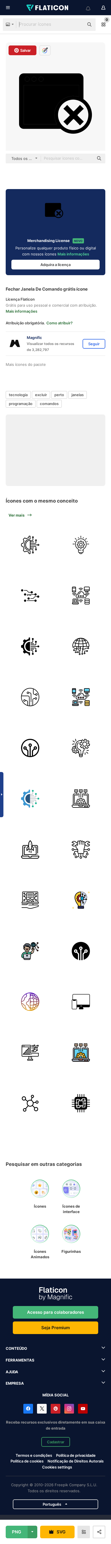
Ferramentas (20, 1360)
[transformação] (30, 1052)
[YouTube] (83, 1409)
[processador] (81, 1103)
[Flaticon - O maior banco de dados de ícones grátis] (47, 8)
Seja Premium (55, 1327)
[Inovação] (81, 544)
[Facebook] (28, 1409)
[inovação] (81, 900)
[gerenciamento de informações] (30, 900)
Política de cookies (27, 1461)
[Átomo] (30, 1103)
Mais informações (73, 254)
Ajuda (12, 1372)
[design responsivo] (81, 1001)
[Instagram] (69, 1409)
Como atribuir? (59, 323)
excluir (41, 394)
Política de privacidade (76, 1455)
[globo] (30, 1001)
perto (59, 394)
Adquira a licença (55, 264)
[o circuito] (30, 595)
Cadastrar (55, 1442)
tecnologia (18, 394)
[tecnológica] (30, 747)
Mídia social (55, 1395)
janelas (77, 394)
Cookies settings (57, 1467)
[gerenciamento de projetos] (81, 747)
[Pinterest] (55, 1409)
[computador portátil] (30, 849)
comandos (49, 403)
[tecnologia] (30, 544)
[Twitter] (42, 1409)
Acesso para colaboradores (55, 1312)
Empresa (15, 1383)
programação (20, 403)
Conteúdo (16, 1348)
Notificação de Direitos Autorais (76, 1461)
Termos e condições (34, 1455)
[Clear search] (77, 24)
